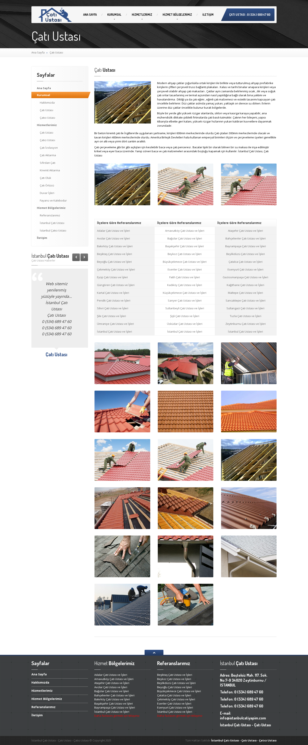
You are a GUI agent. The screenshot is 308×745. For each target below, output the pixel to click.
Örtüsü (47, 185)
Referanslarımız (50, 215)
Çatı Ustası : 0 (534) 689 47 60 (249, 14)
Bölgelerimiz (177, 14)
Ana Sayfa (38, 52)
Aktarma (48, 155)
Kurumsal (114, 14)
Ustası (46, 110)
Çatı (47, 163)
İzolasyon (49, 148)
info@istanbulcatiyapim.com (243, 718)
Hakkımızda (47, 102)
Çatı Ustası (52, 223)
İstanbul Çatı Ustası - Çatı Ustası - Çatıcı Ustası (244, 740)
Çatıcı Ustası (53, 230)
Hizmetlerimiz (142, 14)
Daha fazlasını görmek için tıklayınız (117, 716)
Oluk (45, 178)
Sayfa (90, 14)
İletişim (208, 14)
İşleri (47, 193)
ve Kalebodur (53, 200)
